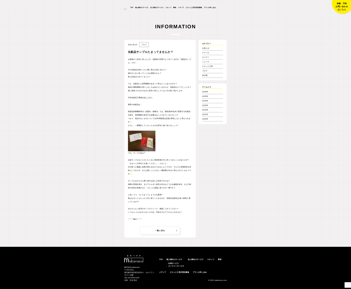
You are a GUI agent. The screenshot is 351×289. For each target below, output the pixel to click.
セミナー (205, 57)
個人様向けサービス (142, 7)
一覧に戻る (160, 230)
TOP (131, 7)
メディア (181, 7)
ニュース (205, 62)
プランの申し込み (210, 7)
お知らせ (205, 48)
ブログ (144, 45)
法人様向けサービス (157, 7)
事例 (174, 7)
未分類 (204, 75)
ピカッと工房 (207, 66)
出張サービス (173, 263)
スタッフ (168, 7)
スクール (205, 53)
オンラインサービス (176, 266)
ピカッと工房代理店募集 (194, 7)
